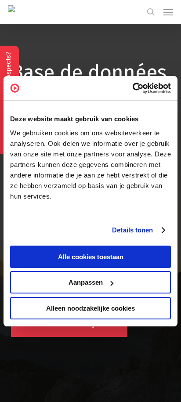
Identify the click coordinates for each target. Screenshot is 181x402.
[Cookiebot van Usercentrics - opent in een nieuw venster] (132, 88)
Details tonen (132, 230)
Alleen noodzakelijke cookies (90, 308)
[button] (168, 11)
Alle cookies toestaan (90, 257)
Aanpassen (86, 282)
